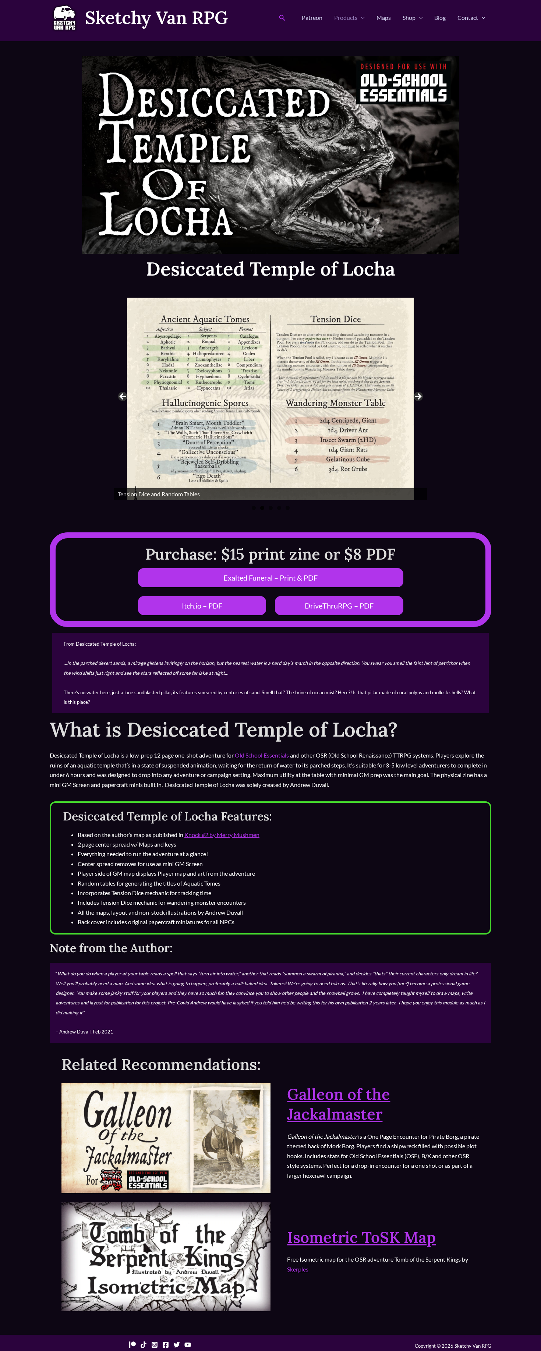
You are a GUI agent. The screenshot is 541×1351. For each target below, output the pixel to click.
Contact (467, 17)
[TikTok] (143, 1344)
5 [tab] (288, 508)
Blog (440, 17)
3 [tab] (271, 508)
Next (417, 397)
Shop (409, 17)
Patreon (312, 17)
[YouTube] (187, 1344)
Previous (123, 397)
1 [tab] (254, 508)
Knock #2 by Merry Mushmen (221, 834)
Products (345, 17)
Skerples (297, 1269)
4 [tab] (279, 508)
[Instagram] (154, 1344)
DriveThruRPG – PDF (339, 605)
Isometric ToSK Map (361, 1237)
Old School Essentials (262, 755)
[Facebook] (165, 1344)
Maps (383, 17)
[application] (361, 17)
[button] (282, 17)
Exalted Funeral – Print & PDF (270, 577)
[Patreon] (132, 1344)
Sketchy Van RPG (156, 17)
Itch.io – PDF (202, 605)
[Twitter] (176, 1344)
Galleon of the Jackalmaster (338, 1104)
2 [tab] (262, 508)
